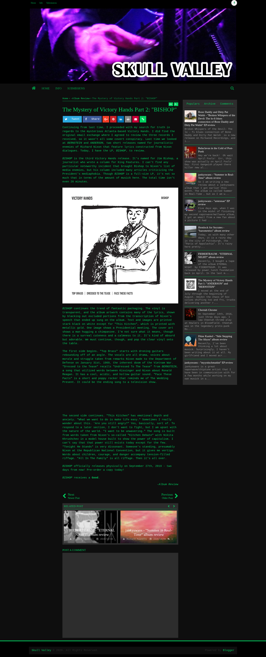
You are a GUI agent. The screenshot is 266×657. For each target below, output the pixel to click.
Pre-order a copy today (105, 470)
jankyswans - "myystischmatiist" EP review (209, 362)
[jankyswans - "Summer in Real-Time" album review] (149, 527)
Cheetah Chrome (207, 310)
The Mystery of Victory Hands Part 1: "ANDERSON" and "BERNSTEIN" (215, 283)
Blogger (228, 650)
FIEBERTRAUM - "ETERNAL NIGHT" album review (92, 532)
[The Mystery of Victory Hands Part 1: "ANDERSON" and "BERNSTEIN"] (190, 284)
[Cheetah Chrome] (190, 314)
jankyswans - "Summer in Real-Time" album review (148, 532)
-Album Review (167, 484)
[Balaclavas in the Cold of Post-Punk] (190, 152)
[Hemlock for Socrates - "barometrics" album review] (190, 232)
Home (33, 2)
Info (41, 2)
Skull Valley (41, 650)
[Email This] (135, 119)
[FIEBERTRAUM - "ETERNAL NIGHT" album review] (92, 527)
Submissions (51, 2)
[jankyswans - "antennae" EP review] (190, 205)
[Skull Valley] (34, 88)
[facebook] (234, 3)
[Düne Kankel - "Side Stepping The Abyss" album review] (190, 340)
